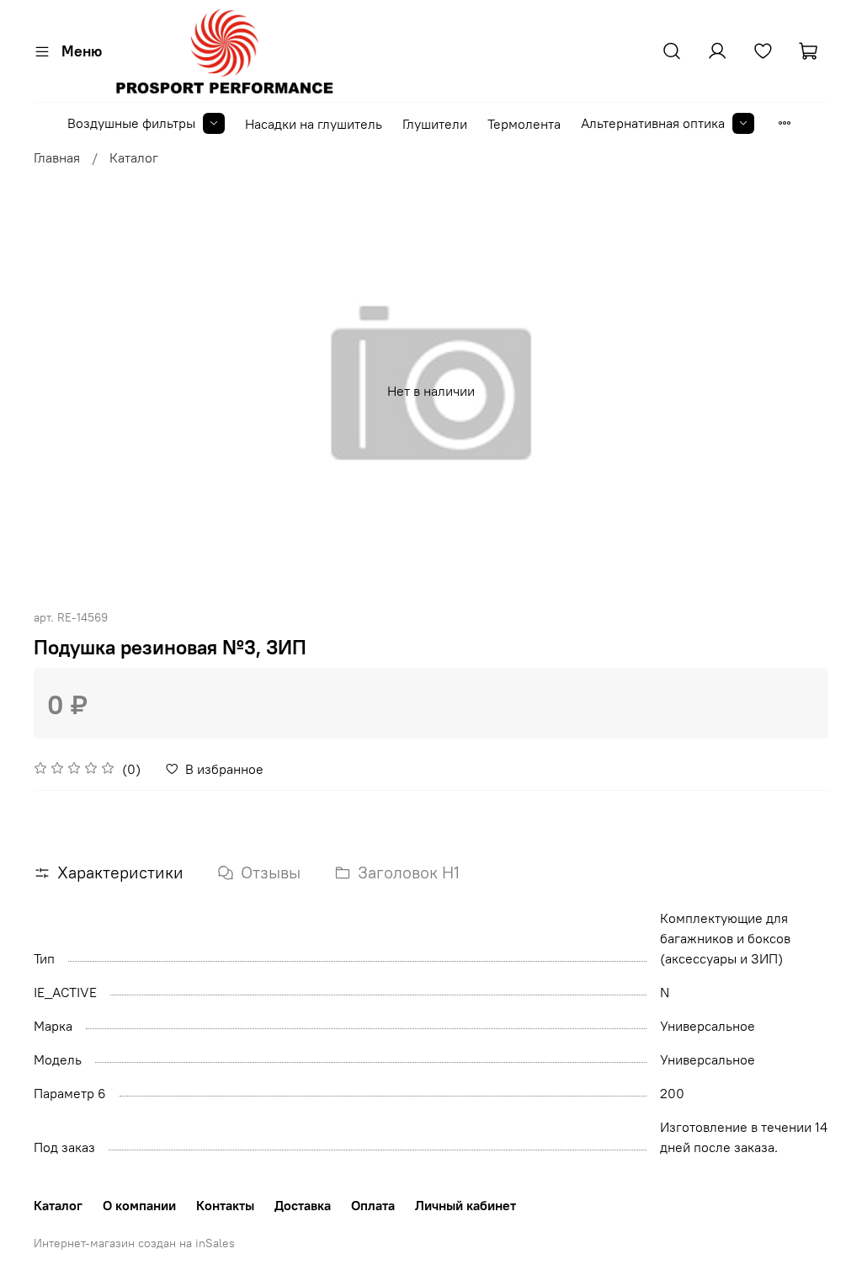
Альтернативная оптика (653, 123)
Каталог (133, 157)
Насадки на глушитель (313, 123)
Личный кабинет (465, 1205)
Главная (57, 157)
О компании (139, 1205)
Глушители (434, 123)
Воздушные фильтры (131, 123)
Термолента (524, 123)
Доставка (302, 1205)
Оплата (373, 1205)
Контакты (225, 1205)
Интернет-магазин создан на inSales (134, 1243)
